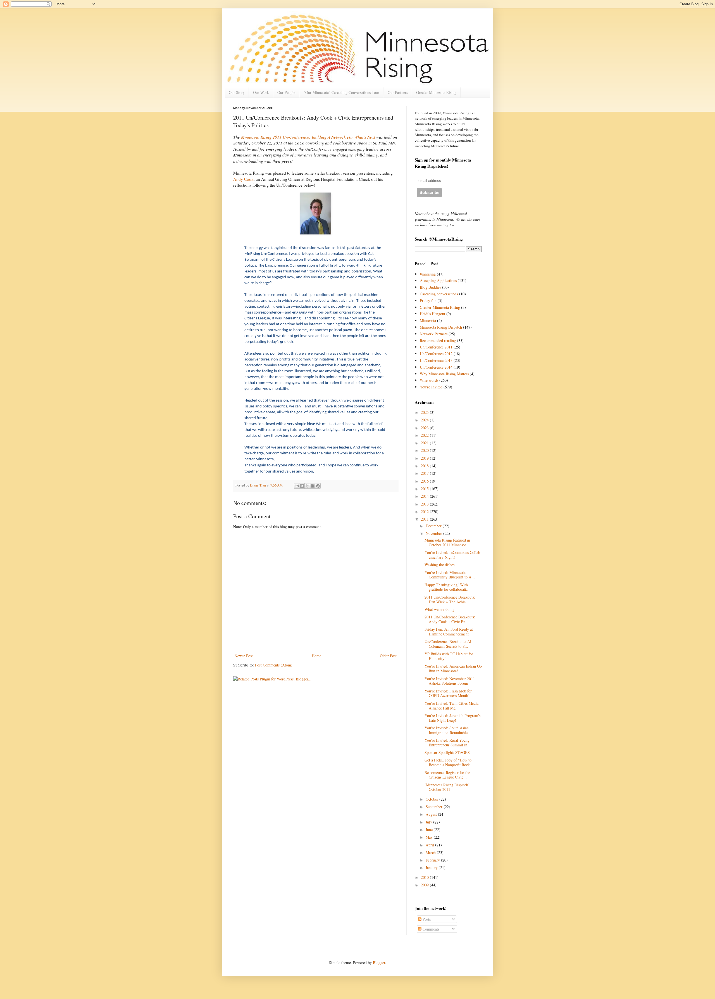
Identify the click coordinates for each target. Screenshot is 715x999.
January (432, 867)
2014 (425, 496)
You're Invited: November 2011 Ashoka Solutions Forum (450, 681)
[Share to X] (307, 486)
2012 (425, 511)
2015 (425, 488)
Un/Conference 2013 (436, 360)
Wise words (429, 380)
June (430, 829)
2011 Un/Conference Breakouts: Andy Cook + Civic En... (450, 619)
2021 (425, 442)
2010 (425, 877)
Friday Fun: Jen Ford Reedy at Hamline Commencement (449, 632)
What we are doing (439, 609)
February (433, 860)
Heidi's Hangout (432, 313)
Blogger (379, 962)
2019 (425, 458)
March (431, 852)
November (434, 533)
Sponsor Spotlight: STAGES (447, 752)
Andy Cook (243, 179)
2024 (425, 420)
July (429, 822)
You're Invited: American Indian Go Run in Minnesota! (453, 668)
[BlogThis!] (302, 486)
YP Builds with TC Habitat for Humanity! (449, 656)
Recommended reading (438, 340)
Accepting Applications (438, 280)
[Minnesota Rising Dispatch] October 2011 (447, 787)
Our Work (261, 92)
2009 (425, 885)
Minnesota (428, 320)
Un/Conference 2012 (436, 353)
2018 (425, 465)
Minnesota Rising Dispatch (441, 327)
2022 (425, 435)
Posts (426, 919)
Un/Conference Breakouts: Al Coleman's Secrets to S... (448, 644)
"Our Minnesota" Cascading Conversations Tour (341, 92)
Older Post (388, 655)
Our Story (237, 92)
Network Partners (433, 333)
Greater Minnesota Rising (436, 92)
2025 (425, 412)
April (430, 845)
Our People (286, 92)
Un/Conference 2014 (436, 367)
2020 (425, 450)
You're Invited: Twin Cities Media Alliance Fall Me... (451, 706)
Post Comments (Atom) (273, 665)
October (432, 799)
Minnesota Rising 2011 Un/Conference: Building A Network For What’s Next (308, 137)
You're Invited (431, 387)
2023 (425, 427)
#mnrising (428, 274)
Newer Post (244, 655)
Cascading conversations (439, 293)
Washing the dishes (439, 564)
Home (316, 655)
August (432, 814)
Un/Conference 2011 (436, 347)
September (435, 806)
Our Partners (398, 92)
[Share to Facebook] (312, 486)
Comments (430, 929)
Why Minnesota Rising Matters (444, 373)
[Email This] (296, 486)
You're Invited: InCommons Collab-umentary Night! (453, 555)
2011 (425, 519)
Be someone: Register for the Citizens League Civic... (447, 775)
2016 (425, 481)
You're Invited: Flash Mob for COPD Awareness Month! (448, 693)
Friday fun (428, 300)
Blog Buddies (430, 287)
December (434, 525)
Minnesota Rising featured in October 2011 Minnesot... (447, 542)
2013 (425, 504)
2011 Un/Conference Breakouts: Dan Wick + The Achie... (450, 599)
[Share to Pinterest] (318, 486)
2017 (425, 473)
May (430, 837)
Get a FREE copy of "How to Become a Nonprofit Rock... (449, 762)
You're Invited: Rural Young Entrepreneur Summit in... (448, 742)
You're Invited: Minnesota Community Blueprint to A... (450, 575)
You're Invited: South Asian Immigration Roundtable (447, 730)
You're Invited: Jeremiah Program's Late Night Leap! (452, 718)
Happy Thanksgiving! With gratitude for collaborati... (447, 587)
